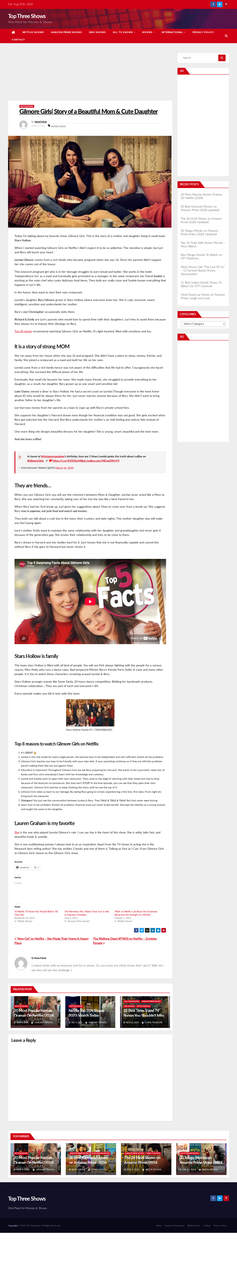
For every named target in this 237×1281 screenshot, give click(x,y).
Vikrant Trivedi (43, 1023)
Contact (18, 39)
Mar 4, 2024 (23, 1170)
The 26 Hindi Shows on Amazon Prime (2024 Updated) (142, 1163)
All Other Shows (131, 1001)
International (172, 32)
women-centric (58, 126)
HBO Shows (97, 32)
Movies (147, 32)
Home (158, 1226)
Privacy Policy (203, 32)
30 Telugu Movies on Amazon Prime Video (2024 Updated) (200, 1163)
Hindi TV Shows (153, 1153)
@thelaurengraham (52, 456)
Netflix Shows (33, 32)
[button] (226, 35)
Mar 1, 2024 (78, 1170)
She (17, 832)
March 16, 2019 (64, 468)
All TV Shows (123, 32)
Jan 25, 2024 (189, 1170)
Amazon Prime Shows (66, 32)
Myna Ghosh (98, 1170)
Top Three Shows (27, 16)
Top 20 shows (23, 331)
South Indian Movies (100, 1153)
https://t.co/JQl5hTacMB (68, 460)
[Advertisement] (90, 76)
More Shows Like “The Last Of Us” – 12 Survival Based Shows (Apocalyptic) (203, 271)
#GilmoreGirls (35, 460)
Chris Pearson (153, 1023)
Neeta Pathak (41, 122)
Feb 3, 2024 (133, 1170)
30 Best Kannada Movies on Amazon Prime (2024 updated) (88, 1163)
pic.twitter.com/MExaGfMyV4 (101, 460)
